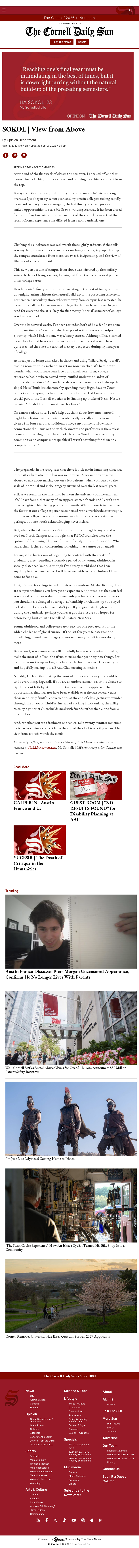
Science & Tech (75, 1391)
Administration (38, 1400)
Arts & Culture (36, 1489)
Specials (70, 1439)
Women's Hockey (39, 1463)
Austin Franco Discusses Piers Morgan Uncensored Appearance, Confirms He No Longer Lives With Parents (67, 974)
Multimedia (72, 1467)
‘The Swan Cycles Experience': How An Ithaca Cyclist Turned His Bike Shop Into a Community (65, 1247)
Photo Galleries (77, 1476)
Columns (34, 1429)
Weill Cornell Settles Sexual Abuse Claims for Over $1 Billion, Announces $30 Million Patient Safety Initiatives (65, 1069)
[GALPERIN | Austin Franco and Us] (40, 785)
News (30, 1391)
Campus (34, 1403)
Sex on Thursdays (79, 1433)
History (111, 1462)
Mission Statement (117, 1450)
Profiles (34, 1494)
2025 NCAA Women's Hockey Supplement (81, 1459)
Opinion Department (21, 140)
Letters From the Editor (42, 1440)
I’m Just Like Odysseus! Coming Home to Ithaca (39, 1158)
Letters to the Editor (41, 1437)
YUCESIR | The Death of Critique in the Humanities (38, 863)
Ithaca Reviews (77, 1403)
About (107, 1392)
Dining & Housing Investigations (78, 1420)
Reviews (34, 1498)
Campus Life (76, 1411)
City (32, 1396)
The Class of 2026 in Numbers (69, 18)
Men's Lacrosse (39, 1475)
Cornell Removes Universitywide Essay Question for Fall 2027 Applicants (57, 1336)
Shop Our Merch (62, 42)
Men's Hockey (38, 1460)
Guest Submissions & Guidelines (41, 1420)
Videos (73, 1484)
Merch (110, 1427)
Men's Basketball (39, 1467)
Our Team (110, 1445)
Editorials (35, 1433)
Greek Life (75, 1407)
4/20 (71, 1448)
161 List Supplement (79, 1444)
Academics (75, 1415)
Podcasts (74, 1480)
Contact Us (111, 1469)
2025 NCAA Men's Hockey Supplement (80, 1453)
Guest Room (37, 1425)
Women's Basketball (41, 1471)
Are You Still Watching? (42, 1506)
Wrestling (35, 1483)
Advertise (110, 1438)
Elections (35, 1407)
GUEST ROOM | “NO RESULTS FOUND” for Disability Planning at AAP (93, 811)
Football (34, 1456)
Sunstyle (112, 1431)
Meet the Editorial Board (120, 1454)
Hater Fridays (37, 1510)
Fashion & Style (77, 1425)
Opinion (31, 1414)
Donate (82, 42)
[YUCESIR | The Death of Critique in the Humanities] (40, 840)
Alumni (108, 1399)
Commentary (37, 1514)
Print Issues (113, 1423)
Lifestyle (70, 1399)
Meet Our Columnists (41, 1444)
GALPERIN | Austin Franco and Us (34, 805)
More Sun (110, 1418)
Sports (31, 1451)
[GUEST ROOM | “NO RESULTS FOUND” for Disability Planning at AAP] (96, 785)
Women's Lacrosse (40, 1479)
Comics (73, 1472)
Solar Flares (36, 1502)
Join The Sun (112, 1411)
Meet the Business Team (120, 1458)
